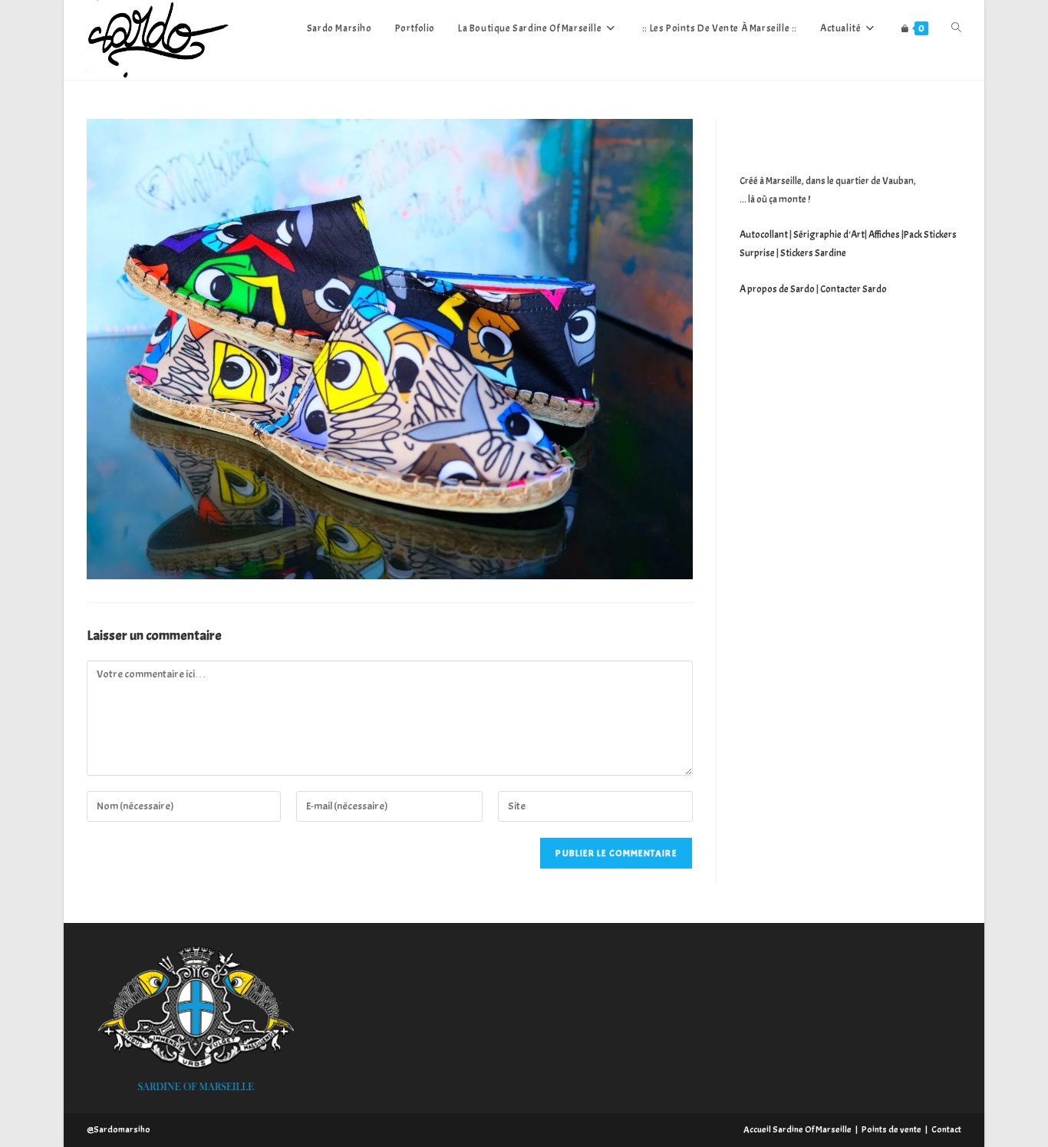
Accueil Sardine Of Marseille (797, 1129)
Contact (946, 1129)
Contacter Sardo (853, 289)
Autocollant (764, 235)
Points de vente (891, 1129)
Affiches (884, 235)
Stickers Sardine (812, 253)
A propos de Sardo (777, 289)
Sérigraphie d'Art (829, 235)
